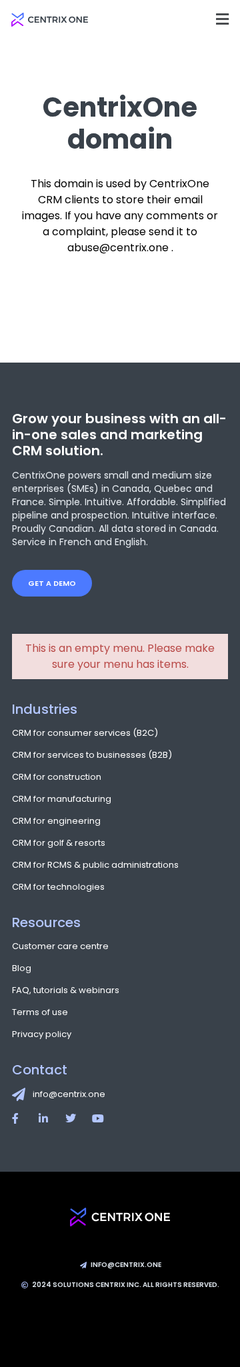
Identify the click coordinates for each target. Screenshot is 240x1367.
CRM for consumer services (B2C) (85, 732)
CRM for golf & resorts (58, 842)
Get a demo (52, 583)
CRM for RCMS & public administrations (95, 864)
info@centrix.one (69, 1094)
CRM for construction (56, 776)
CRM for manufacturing (61, 798)
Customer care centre (60, 946)
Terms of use (40, 1012)
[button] (222, 19)
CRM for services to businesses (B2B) (92, 754)
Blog (21, 968)
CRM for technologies (58, 886)
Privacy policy (41, 1034)
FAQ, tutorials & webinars (65, 990)
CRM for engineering (56, 820)
